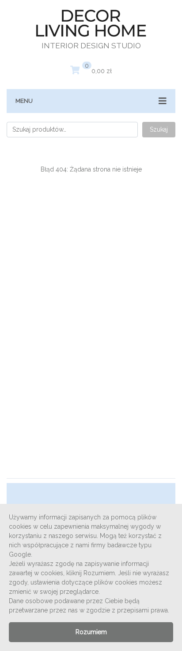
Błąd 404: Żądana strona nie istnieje (91, 169)
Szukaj (159, 129)
